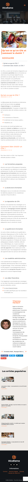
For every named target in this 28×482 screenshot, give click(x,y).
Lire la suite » (4, 388)
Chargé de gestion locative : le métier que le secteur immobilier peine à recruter (13, 424)
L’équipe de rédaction (14, 473)
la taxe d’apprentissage (10, 288)
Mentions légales (13, 471)
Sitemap (21, 471)
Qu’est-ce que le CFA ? (11, 63)
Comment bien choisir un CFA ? (13, 65)
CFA (3, 102)
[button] (24, 5)
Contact (5, 471)
